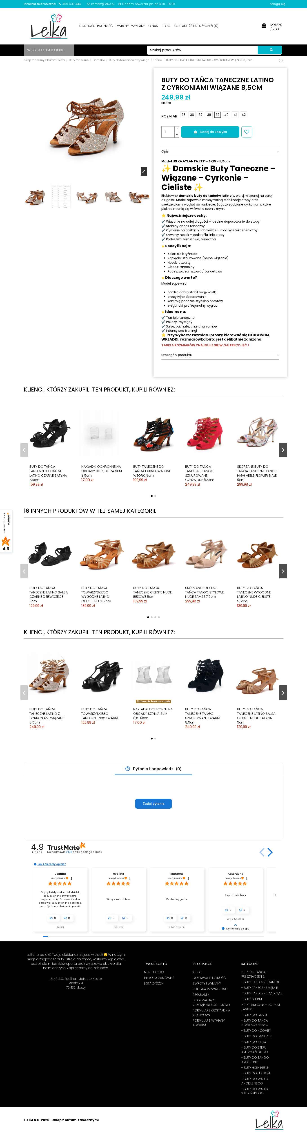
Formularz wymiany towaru (209, 1022)
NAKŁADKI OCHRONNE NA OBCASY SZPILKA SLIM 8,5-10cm (153, 713)
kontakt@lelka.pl (102, 4)
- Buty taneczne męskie (259, 988)
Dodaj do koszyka (213, 132)
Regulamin (201, 995)
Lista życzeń (153, 983)
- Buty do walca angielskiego (255, 1081)
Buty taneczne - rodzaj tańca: (260, 1007)
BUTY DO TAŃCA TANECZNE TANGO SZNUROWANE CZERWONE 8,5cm (199, 473)
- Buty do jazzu (254, 1015)
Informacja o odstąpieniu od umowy (211, 1002)
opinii (84, 852)
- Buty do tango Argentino (255, 1060)
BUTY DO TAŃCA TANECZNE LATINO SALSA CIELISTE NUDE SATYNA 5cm (256, 716)
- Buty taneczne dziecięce (262, 993)
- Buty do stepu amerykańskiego (254, 1049)
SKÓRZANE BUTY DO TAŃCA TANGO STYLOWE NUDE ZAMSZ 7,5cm (204, 592)
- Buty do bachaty (256, 1036)
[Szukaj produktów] (270, 50)
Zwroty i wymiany (131, 26)
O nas (153, 26)
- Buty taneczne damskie (260, 982)
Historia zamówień (159, 978)
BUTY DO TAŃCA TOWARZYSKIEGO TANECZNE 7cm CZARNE (100, 713)
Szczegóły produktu (176, 355)
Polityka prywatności (210, 989)
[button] (127, 768)
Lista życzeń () (205, 26)
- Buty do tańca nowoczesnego (254, 1022)
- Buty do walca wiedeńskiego (255, 1091)
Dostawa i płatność (96, 26)
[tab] (220, 151)
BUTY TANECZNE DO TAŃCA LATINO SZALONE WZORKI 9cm (152, 471)
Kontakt (180, 26)
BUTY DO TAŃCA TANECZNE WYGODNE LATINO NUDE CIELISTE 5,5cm (254, 594)
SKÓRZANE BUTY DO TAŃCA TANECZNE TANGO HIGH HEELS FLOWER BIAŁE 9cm (257, 473)
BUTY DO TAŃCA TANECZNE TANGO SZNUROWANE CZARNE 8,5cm (203, 716)
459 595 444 (71, 4)
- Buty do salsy (253, 1042)
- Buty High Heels (255, 1068)
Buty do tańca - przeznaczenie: (254, 974)
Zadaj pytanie (154, 803)
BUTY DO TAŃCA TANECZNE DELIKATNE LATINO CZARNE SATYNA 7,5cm (48, 473)
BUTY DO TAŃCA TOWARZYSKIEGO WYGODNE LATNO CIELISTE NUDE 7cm (96, 594)
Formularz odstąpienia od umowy (211, 1012)
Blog (166, 26)
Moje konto (154, 972)
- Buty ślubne (252, 999)
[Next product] (282, 60)
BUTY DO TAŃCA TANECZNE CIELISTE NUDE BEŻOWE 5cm (152, 592)
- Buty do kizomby (256, 1031)
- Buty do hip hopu (256, 1073)
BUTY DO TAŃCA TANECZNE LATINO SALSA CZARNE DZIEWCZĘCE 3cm (48, 594)
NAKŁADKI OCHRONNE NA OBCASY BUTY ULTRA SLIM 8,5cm (101, 471)
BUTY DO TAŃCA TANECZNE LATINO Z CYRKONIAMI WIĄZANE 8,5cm (46, 716)
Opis (164, 151)
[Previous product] (280, 60)
